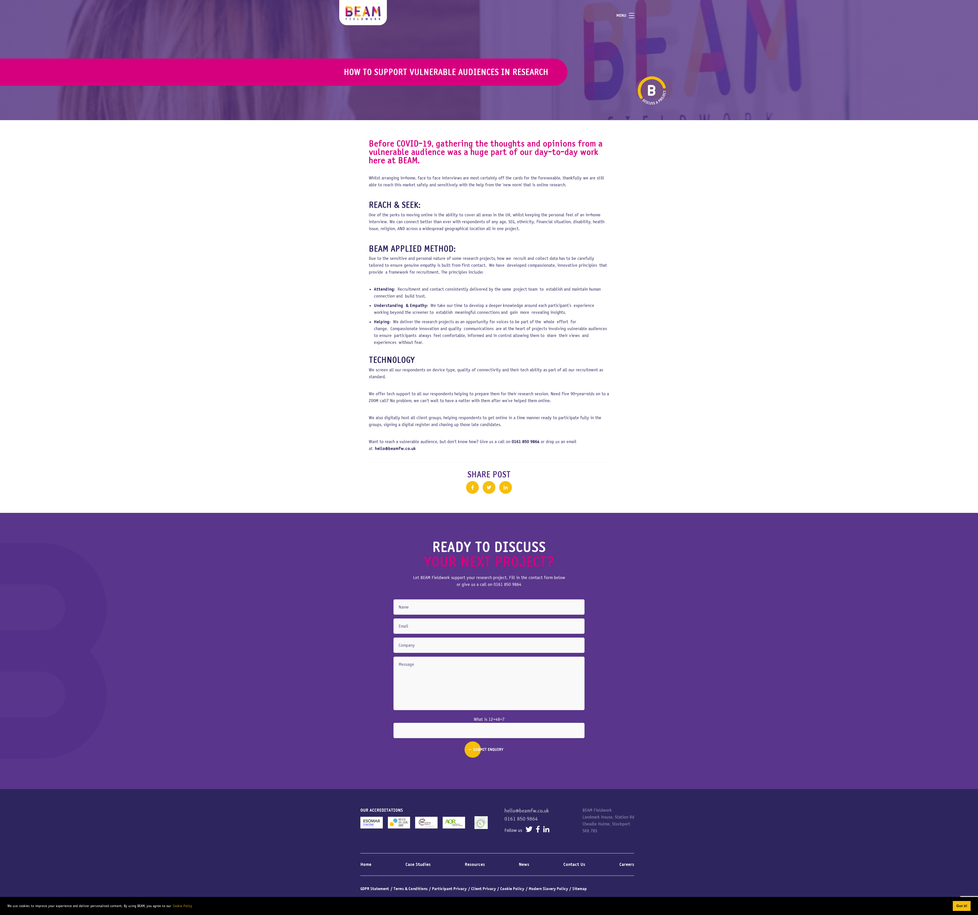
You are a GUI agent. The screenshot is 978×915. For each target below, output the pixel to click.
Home (365, 864)
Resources (475, 864)
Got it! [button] (961, 906)
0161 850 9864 (507, 584)
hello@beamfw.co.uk (527, 811)
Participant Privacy (449, 888)
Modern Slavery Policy (548, 888)
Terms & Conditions (410, 888)
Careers (626, 864)
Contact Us (574, 864)
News (524, 864)
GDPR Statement (374, 888)
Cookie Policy (512, 888)
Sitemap (579, 888)
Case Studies (418, 864)
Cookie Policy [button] (182, 906)
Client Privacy (483, 888)
